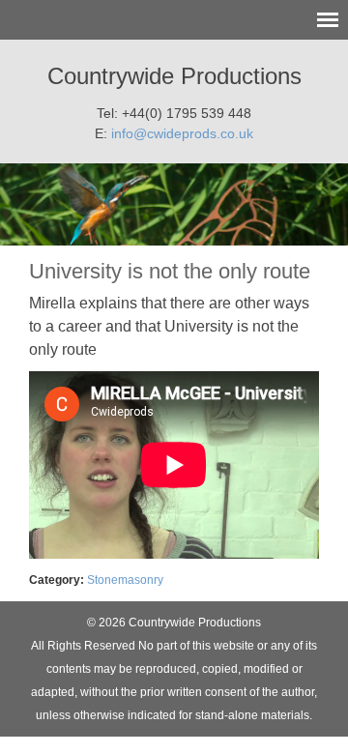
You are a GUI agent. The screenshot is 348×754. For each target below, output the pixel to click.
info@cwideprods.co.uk (182, 133)
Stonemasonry (125, 580)
